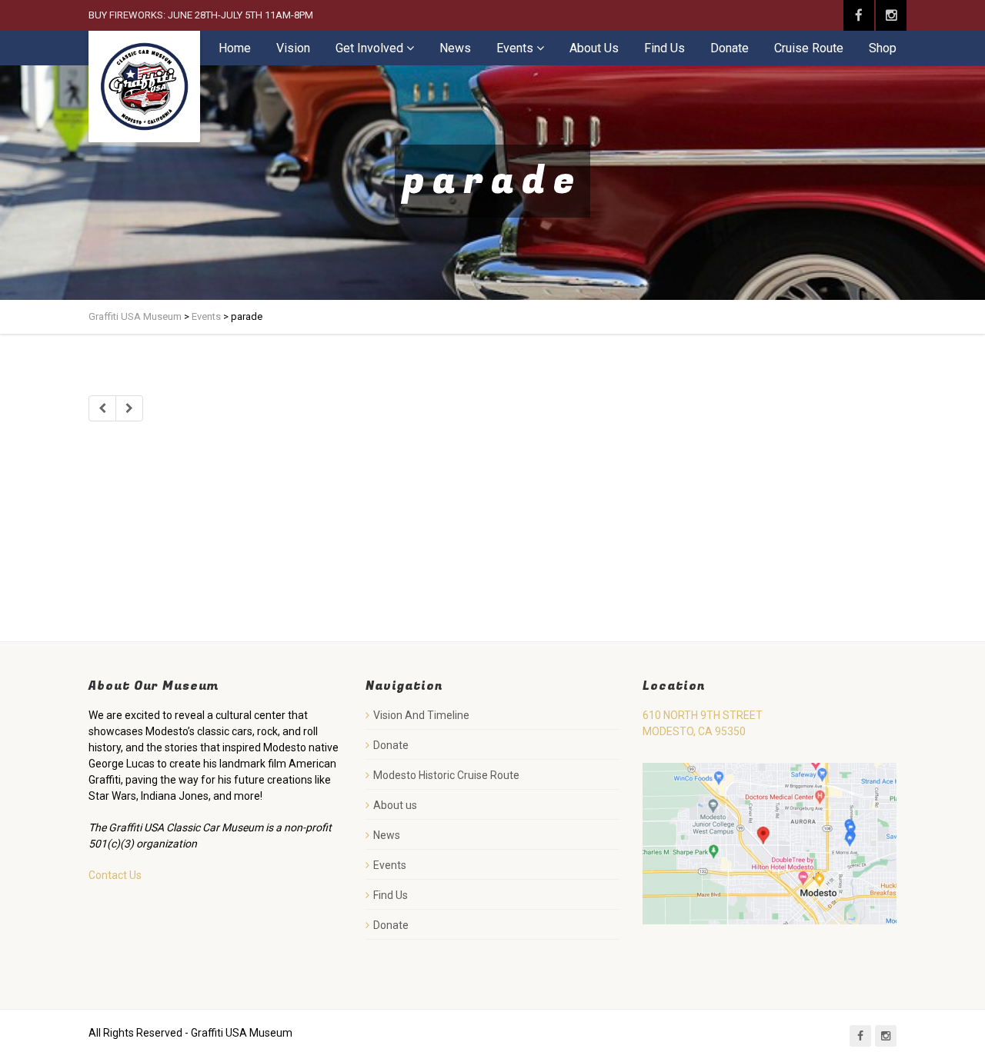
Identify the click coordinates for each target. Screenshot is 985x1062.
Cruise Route (808, 48)
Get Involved (369, 48)
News (455, 48)
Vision (293, 48)
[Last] (129, 408)
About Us (594, 48)
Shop (883, 48)
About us (395, 805)
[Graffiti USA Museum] (144, 86)
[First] (102, 408)
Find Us (664, 48)
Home (235, 48)
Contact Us (115, 875)
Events (514, 48)
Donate (729, 48)
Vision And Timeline (421, 715)
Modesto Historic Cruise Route (446, 775)
